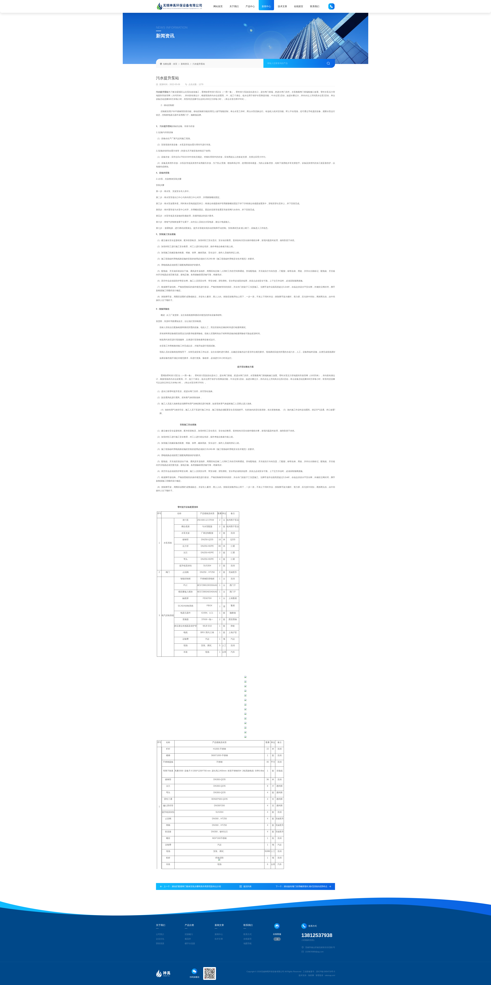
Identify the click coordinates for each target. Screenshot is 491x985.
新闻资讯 (185, 64)
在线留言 (298, 6)
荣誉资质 (160, 943)
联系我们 (314, 6)
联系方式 (247, 934)
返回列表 (247, 886)
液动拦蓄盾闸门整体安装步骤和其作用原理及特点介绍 (196, 886)
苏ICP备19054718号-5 (325, 971)
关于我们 (234, 6)
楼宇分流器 (190, 943)
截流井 (188, 939)
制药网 (311, 975)
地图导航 (247, 943)
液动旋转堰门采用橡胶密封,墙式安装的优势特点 (305, 886)
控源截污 (189, 934)
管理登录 (319, 975)
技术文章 (282, 6)
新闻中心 (266, 6)
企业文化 (160, 939)
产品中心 (250, 6)
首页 (175, 64)
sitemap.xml (330, 975)
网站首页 (218, 6)
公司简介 (160, 934)
